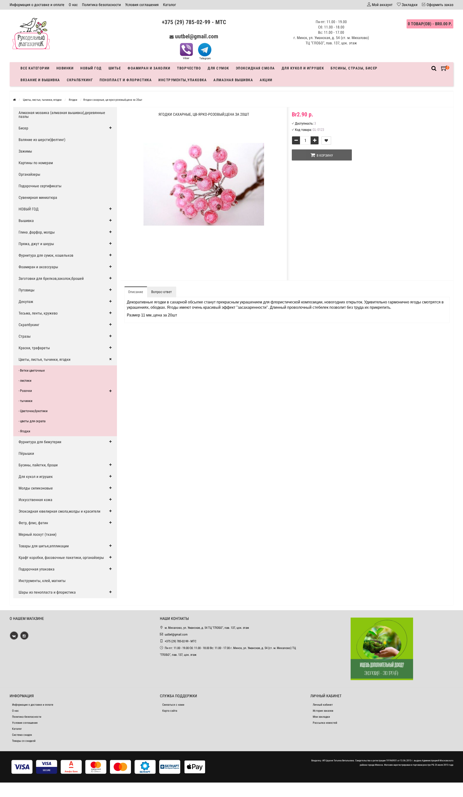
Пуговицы (26, 290)
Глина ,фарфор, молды (37, 232)
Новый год (91, 68)
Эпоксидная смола (255, 68)
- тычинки (25, 401)
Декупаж (26, 301)
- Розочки (25, 391)
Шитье (115, 68)
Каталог (169, 4)
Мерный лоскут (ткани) (37, 534)
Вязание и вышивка (40, 80)
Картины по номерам (36, 163)
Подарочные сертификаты (40, 186)
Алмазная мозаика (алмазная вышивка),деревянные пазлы (62, 114)
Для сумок (218, 68)
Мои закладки (321, 716)
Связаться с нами (173, 704)
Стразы (25, 336)
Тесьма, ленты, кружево (38, 313)
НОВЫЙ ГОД (29, 209)
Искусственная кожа (35, 499)
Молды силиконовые (36, 488)
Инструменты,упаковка (182, 80)
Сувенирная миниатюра (38, 197)
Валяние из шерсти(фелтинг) (42, 139)
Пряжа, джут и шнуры (36, 243)
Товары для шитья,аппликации (44, 546)
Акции (266, 80)
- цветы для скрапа (32, 421)
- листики (25, 380)
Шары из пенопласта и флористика (47, 592)
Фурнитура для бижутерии (40, 442)
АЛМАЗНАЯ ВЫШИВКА (233, 80)
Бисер (23, 128)
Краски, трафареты (34, 348)
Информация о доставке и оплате (37, 4)
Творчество (189, 68)
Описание (135, 292)
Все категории (35, 68)
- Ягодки (24, 431)
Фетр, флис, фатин (33, 523)
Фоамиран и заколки (149, 68)
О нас (73, 4)
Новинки (65, 68)
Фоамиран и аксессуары (38, 267)
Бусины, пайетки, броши (38, 465)
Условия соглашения (142, 4)
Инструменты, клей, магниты (42, 580)
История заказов (323, 710)
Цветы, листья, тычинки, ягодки (44, 359)
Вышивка (26, 220)
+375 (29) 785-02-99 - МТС (194, 22)
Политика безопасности (101, 4)
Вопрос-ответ (161, 292)
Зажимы (25, 151)
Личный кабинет (323, 704)
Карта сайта (169, 710)
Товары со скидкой (23, 741)
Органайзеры (29, 174)
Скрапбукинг (80, 80)
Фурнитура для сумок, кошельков (46, 255)
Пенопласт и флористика (126, 80)
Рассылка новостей (325, 722)
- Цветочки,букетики (33, 411)
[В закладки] (326, 140)
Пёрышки (26, 453)
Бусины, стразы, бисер (354, 68)
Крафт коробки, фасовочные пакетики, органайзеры (61, 557)
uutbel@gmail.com (196, 36)
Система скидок (22, 735)
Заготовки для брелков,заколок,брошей (51, 278)
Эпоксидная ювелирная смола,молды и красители (59, 511)
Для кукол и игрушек (303, 68)
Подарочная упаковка (36, 569)
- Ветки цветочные (32, 370)
